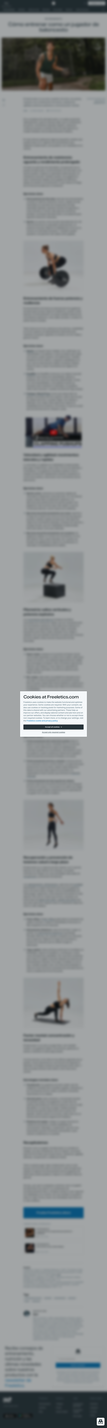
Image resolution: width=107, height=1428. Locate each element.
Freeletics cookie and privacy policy (42, 720)
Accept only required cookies (53, 732)
